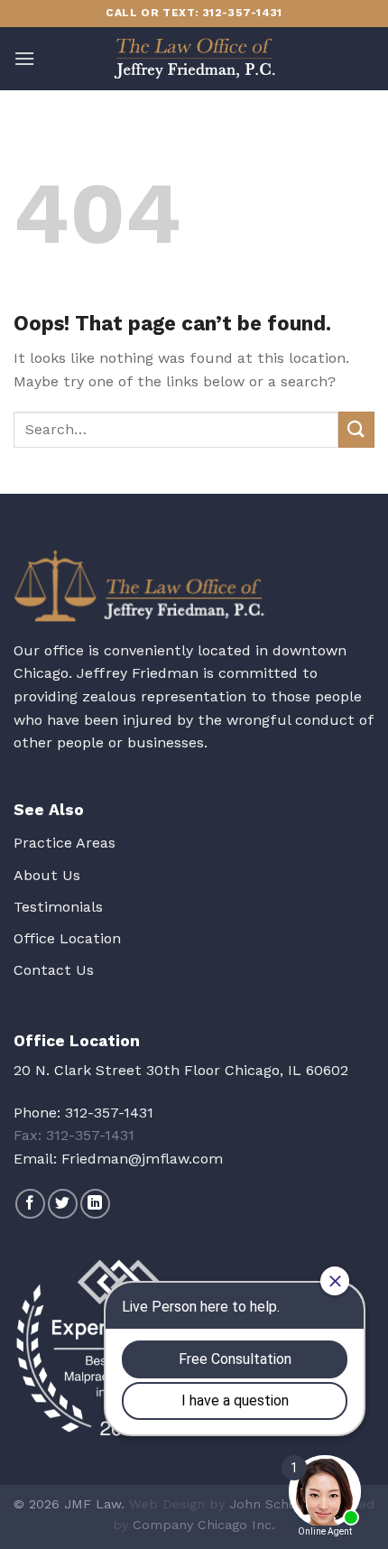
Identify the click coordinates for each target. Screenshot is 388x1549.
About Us (47, 875)
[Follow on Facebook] (30, 1204)
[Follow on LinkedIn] (95, 1204)
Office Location (67, 938)
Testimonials (58, 906)
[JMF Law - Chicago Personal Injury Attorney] (194, 58)
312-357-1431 (109, 1112)
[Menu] (24, 58)
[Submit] (356, 429)
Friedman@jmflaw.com (142, 1158)
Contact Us (54, 970)
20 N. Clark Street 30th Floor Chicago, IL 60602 (181, 1070)
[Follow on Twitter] (63, 1204)
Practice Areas (64, 842)
